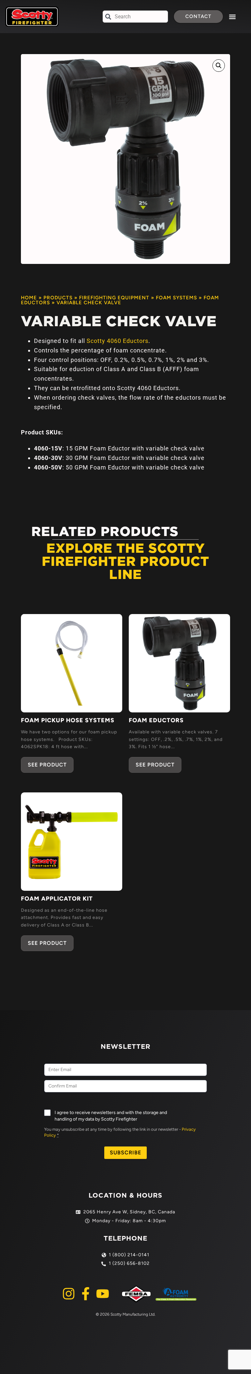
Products (58, 298)
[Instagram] (68, 1293)
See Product (47, 765)
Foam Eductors (156, 720)
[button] (232, 16)
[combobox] (135, 16)
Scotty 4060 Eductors (117, 340)
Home (29, 298)
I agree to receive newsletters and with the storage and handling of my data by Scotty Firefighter (111, 1116)
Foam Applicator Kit (57, 898)
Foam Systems (176, 298)
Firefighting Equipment (114, 298)
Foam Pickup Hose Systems (67, 720)
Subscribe (125, 1152)
